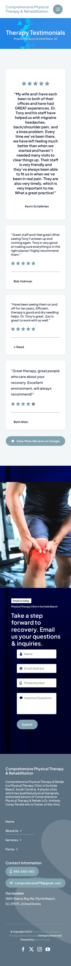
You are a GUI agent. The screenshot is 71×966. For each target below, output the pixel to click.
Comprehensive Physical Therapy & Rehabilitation (27, 9)
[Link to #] (58, 9)
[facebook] (23, 949)
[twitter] (31, 949)
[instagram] (39, 949)
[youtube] (48, 949)
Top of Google (42, 939)
